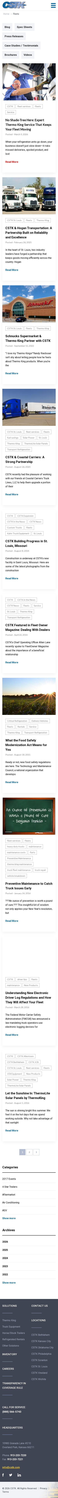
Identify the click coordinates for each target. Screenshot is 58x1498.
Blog (7, 27)
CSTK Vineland (39, 1372)
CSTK (10, 106)
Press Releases (14, 36)
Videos (28, 54)
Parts (32, 852)
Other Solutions (10, 1345)
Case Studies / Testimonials (21, 45)
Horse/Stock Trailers (13, 1333)
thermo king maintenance (19, 864)
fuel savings (13, 437)
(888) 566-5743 (11, 1411)
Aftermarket (8, 1194)
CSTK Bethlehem (15, 1062)
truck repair (40, 870)
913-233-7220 (18, 1455)
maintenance (35, 846)
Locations (38, 1320)
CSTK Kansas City (41, 1341)
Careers (8, 1368)
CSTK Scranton (39, 1360)
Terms (5, 1491)
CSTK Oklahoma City (42, 1347)
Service (10, 112)
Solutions (9, 1305)
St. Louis (43, 437)
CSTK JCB (33, 1062)
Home (6, 14)
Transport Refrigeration (18, 449)
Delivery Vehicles (40, 721)
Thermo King (42, 220)
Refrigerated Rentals (13, 1339)
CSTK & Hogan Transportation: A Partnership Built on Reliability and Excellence (28, 232)
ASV (4, 1210)
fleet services (24, 106)
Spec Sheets (24, 27)
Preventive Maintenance (19, 858)
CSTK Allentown (25, 1056)
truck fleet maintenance (18, 870)
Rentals (21, 726)
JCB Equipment (14, 1073)
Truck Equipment (11, 1326)
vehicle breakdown (16, 876)
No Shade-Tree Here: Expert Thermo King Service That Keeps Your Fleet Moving (28, 124)
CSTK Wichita (38, 1379)
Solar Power (28, 437)
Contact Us (39, 1305)
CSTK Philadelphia (41, 1353)
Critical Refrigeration (17, 721)
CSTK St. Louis (14, 220)
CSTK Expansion (25, 515)
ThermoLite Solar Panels (36, 443)
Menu (53, 5)
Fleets (38, 106)
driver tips (22, 979)
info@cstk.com (11, 1467)
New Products (31, 985)
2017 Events (9, 1178)
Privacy (43, 1488)
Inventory (9, 1354)
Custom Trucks (14, 527)
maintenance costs (16, 852)
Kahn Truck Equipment (18, 533)
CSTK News (35, 521)
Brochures (11, 54)
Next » (36, 1152)
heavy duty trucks (15, 846)
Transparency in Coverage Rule (14, 1385)
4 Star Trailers (9, 1186)
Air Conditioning (10, 1202)
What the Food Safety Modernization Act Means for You (26, 745)
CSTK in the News (16, 521)
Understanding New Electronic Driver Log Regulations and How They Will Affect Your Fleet (28, 997)
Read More (11, 161)
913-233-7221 (15, 1459)
